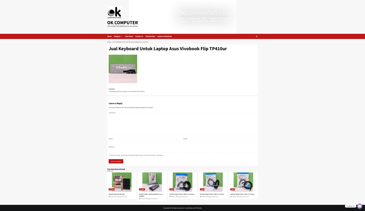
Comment (112, 113)
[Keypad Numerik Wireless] (121, 182)
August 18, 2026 (181, 197)
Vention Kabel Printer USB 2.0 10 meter (181, 194)
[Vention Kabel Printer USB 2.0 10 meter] (182, 182)
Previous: (127, 90)
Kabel (171, 189)
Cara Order (129, 36)
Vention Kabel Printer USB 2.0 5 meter (212, 194)
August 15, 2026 (242, 197)
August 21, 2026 (151, 199)
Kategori (117, 36)
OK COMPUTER (122, 22)
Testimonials (150, 36)
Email (185, 139)
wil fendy (112, 197)
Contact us (139, 36)
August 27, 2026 (120, 197)
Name (111, 139)
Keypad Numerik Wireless (117, 194)
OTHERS (112, 189)
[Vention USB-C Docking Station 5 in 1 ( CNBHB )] (152, 182)
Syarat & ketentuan (164, 36)
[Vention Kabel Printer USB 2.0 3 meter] (243, 182)
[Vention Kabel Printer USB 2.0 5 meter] (212, 182)
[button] (257, 36)
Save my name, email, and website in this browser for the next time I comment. (137, 155)
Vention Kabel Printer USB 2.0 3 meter (242, 194)
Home (109, 36)
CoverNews (188, 208)
